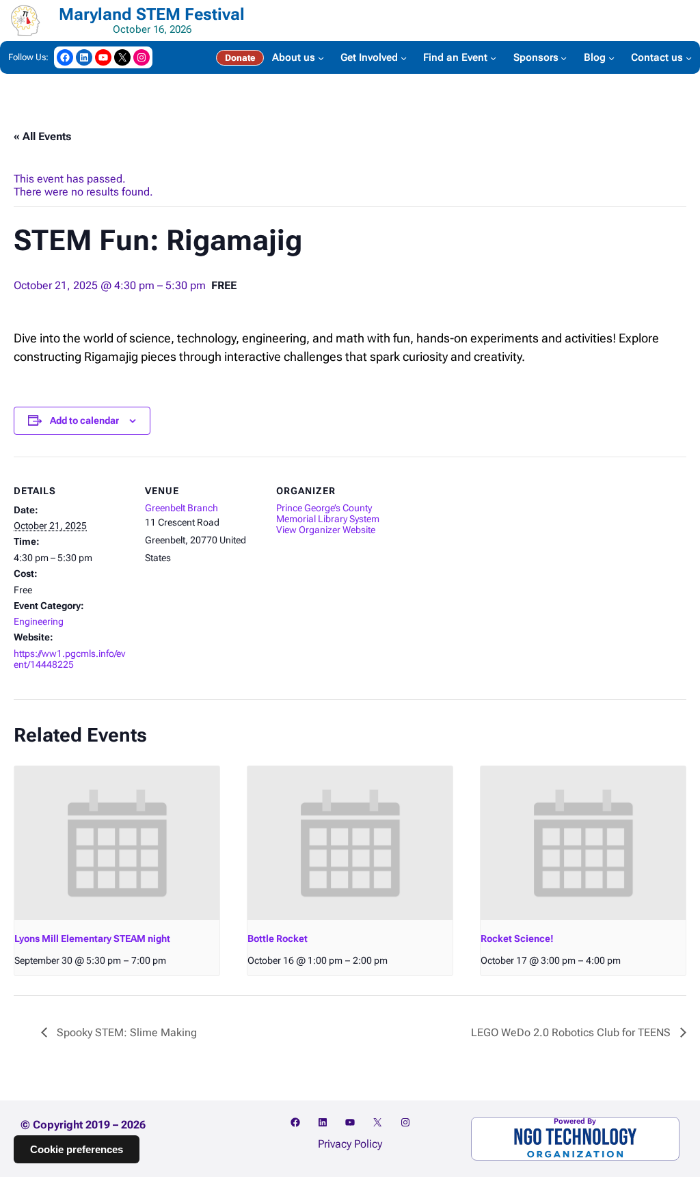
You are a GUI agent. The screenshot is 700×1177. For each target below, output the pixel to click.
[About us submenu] (321, 57)
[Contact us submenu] (689, 57)
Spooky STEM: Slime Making (125, 1032)
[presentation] (116, 843)
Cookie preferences (76, 1149)
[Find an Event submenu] (493, 57)
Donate (240, 58)
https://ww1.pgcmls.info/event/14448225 (69, 659)
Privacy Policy (350, 1143)
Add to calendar (84, 420)
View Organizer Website (325, 529)
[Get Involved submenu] (404, 57)
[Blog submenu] (611, 57)
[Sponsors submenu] (564, 57)
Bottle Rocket (277, 938)
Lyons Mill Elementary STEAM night (92, 938)
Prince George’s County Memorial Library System (327, 513)
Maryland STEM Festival (152, 14)
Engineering (39, 621)
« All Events (42, 136)
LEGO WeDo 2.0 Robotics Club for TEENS (572, 1032)
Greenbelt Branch (181, 507)
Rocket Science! (517, 938)
